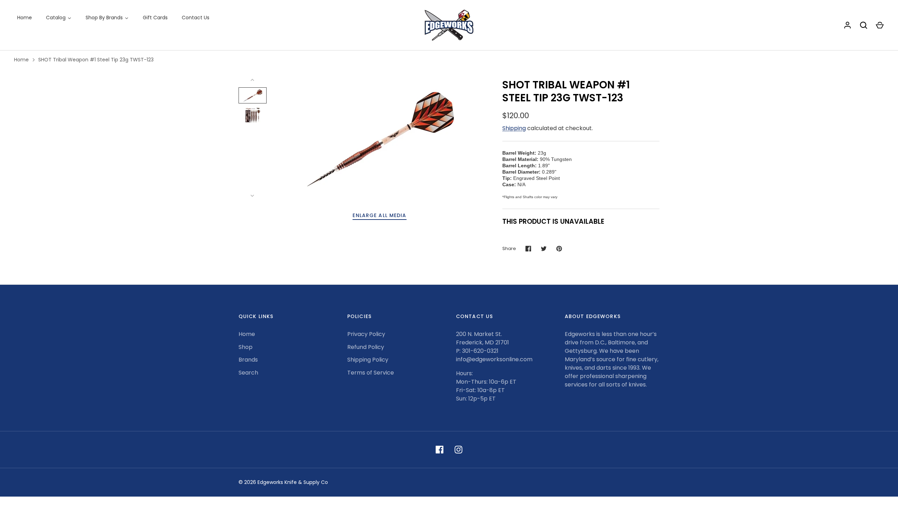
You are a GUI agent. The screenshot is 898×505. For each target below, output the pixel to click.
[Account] (847, 25)
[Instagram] (458, 449)
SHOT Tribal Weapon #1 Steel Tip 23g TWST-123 (96, 59)
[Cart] (879, 25)
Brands (248, 360)
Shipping (514, 128)
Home (21, 59)
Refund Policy (365, 347)
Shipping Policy (367, 360)
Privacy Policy (366, 334)
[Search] (863, 25)
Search (248, 373)
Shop (246, 347)
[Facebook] (439, 449)
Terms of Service (370, 373)
